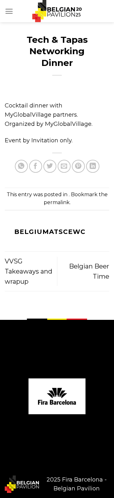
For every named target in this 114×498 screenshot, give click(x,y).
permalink (57, 202)
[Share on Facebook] (35, 166)
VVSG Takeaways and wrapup (28, 271)
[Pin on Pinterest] (78, 166)
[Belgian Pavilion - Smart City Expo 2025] (22, 484)
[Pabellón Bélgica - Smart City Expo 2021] (57, 11)
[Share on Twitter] (49, 166)
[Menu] (9, 11)
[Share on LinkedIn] (92, 166)
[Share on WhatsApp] (21, 166)
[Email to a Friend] (64, 166)
